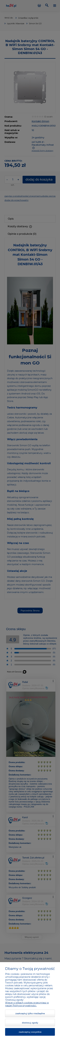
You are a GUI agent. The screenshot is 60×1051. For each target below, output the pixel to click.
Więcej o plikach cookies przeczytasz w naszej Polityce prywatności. (27, 1004)
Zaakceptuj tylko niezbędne (30, 1013)
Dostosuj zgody (30, 1022)
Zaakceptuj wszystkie (30, 1032)
